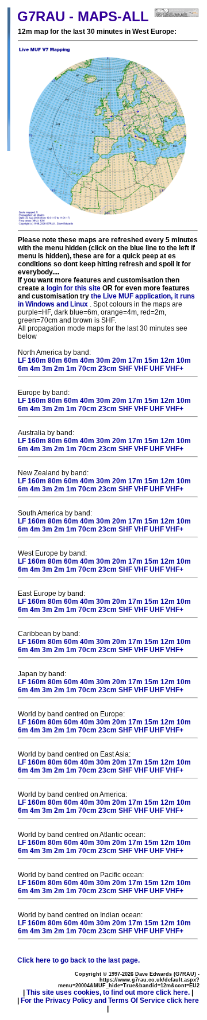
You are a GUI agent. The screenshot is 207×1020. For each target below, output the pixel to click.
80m (55, 360)
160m (37, 360)
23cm (107, 368)
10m (184, 360)
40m (87, 360)
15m (151, 360)
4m (35, 368)
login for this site (74, 288)
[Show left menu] (8, 149)
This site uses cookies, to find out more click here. (108, 992)
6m (23, 368)
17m (135, 360)
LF (22, 360)
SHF (125, 368)
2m (59, 368)
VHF (141, 368)
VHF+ (174, 368)
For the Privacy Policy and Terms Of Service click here (110, 1000)
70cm (87, 368)
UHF (157, 368)
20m (119, 360)
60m (71, 360)
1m (71, 368)
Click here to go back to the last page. (78, 960)
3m (47, 368)
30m (103, 360)
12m (167, 360)
